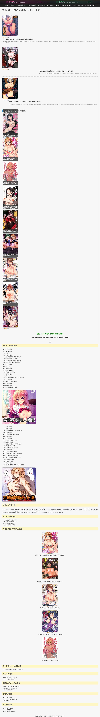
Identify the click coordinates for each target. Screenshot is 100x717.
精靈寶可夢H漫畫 (8, 444)
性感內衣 (32, 512)
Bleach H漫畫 (14, 381)
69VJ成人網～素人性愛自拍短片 (12, 686)
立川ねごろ (75, 104)
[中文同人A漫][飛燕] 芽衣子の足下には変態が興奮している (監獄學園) (56, 71)
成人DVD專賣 (7, 709)
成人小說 (58, 5)
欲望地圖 (6, 700)
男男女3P (53, 104)
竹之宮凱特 (80, 41)
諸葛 (91, 41)
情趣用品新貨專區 (36, 337)
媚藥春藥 (31, 104)
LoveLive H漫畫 (8, 385)
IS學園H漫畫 (19, 453)
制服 (16, 104)
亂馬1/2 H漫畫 (7, 447)
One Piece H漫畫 (16, 362)
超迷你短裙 (20, 512)
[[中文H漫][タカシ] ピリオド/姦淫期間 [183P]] (10, 327)
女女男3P (8, 509)
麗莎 (8, 42)
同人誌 (39, 41)
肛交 (5, 509)
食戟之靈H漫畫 (8, 349)
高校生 (95, 104)
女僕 (63, 509)
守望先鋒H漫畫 (8, 463)
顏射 (6, 42)
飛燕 (93, 73)
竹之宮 (76, 41)
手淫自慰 (52, 512)
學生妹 (34, 104)
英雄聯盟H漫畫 (8, 358)
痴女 (62, 512)
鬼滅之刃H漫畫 (8, 364)
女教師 (27, 509)
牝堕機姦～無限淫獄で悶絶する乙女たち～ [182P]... (50, 634)
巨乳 (42, 41)
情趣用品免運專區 (48, 337)
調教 (58, 509)
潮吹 (24, 512)
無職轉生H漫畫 (8, 428)
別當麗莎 (30, 41)
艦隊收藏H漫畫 (8, 455)
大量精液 (6, 512)
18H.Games (88, 5)
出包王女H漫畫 (8, 374)
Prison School (8, 41)
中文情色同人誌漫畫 (31, 5)
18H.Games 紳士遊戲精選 (10, 699)
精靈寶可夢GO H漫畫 (9, 372)
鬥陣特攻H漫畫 (8, 360)
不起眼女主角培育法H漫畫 (10, 440)
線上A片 (69, 5)
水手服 (77, 509)
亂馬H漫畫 (15, 447)
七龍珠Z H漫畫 (8, 375)
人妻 (40, 512)
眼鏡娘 (72, 41)
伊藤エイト (22, 41)
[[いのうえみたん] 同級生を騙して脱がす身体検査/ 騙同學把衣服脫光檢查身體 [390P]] (50, 544)
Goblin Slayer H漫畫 (19, 464)
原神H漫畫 (7, 353)
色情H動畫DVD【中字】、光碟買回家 (13, 669)
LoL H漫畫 (15, 358)
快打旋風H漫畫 (8, 449)
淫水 (49, 104)
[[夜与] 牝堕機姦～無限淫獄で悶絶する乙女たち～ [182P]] (50, 622)
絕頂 (12, 509)
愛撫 (45, 41)
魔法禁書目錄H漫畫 (9, 459)
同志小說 (63, 5)
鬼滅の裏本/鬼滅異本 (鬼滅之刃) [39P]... (50, 660)
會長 (47, 41)
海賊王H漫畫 (7, 362)
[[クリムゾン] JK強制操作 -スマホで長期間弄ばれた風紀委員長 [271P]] (50, 570)
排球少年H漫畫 (8, 436)
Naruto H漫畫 (16, 434)
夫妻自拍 (75, 5)
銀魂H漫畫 (7, 366)
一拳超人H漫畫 (8, 427)
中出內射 (15, 41)
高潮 (96, 73)
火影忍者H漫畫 (8, 434)
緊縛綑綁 (11, 512)
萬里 (88, 73)
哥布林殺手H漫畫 (8, 464)
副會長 (33, 41)
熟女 (2, 509)
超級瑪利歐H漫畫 (8, 370)
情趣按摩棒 (35, 509)
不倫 (29, 512)
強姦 (4, 512)
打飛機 (65, 509)
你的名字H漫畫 (8, 368)
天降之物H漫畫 (8, 438)
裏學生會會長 (88, 104)
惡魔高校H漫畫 (8, 379)
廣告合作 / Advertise (60, 716)
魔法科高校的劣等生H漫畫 (10, 451)
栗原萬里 (51, 41)
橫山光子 (55, 41)
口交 (36, 41)
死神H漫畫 (7, 381)
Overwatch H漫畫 (17, 360)
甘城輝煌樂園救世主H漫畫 (10, 387)
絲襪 (79, 104)
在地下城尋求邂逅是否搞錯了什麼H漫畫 (14, 377)
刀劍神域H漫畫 (8, 351)
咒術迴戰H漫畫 (8, 355)
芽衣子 (88, 41)
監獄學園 (69, 41)
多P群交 (73, 509)
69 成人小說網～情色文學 (10, 677)
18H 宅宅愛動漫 (10, 5)
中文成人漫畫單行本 (20, 5)
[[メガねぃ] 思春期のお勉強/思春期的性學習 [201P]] (50, 596)
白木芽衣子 (59, 41)
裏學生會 (82, 104)
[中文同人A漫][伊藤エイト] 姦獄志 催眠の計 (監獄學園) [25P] (18, 39)
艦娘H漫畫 (15, 455)
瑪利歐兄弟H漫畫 (8, 442)
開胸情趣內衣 (46, 512)
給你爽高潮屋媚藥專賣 (9, 711)
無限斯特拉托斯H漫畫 (9, 453)
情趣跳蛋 (30, 509)
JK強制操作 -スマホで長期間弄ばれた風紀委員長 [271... (50, 581)
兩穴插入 (81, 509)
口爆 (24, 104)
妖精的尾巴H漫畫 (8, 357)
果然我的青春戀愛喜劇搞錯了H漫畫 (13, 457)
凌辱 (55, 509)
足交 (91, 73)
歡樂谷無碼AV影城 (8, 689)
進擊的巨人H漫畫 (8, 461)
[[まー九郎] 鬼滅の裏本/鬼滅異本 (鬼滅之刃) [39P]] (50, 649)
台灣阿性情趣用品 (8, 708)
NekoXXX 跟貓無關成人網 (10, 688)
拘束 (43, 512)
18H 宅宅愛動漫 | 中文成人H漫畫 (47, 716)
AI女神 (93, 5)
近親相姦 (52, 509)
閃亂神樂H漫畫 (8, 432)
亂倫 (14, 512)
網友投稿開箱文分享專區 (61, 337)
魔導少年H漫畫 (17, 357)
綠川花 (85, 41)
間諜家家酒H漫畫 (8, 430)
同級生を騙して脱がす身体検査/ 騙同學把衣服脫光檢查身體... (50, 555)
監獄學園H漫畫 (8, 383)
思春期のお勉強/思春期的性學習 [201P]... (50, 608)
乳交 (18, 41)
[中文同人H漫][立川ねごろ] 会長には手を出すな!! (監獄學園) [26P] (25, 101)
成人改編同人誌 (50, 5)
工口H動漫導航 (8, 697)
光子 (26, 41)
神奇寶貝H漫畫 (17, 444)
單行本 (36, 512)
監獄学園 (65, 41)
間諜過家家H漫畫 (18, 430)
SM (12, 41)
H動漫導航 (80, 5)
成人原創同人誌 (41, 5)
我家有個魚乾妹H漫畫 (9, 445)
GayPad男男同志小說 (9, 679)
